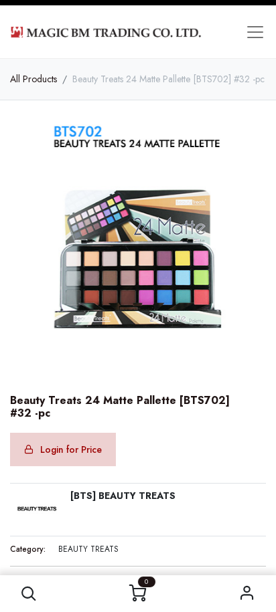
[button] (29, 594)
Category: (28, 549)
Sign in (247, 594)
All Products (33, 79)
